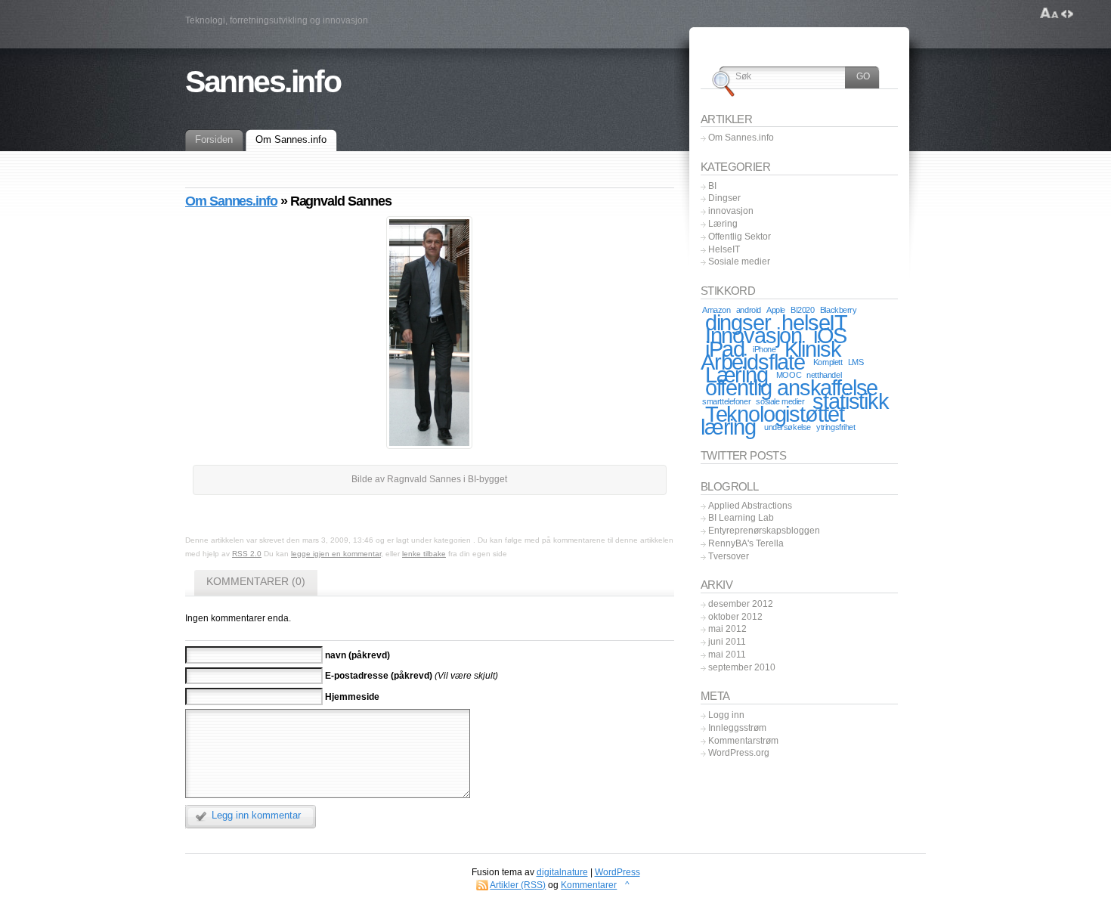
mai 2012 (727, 629)
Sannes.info (262, 81)
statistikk (850, 400)
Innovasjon (753, 335)
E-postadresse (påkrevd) (378, 675)
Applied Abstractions (750, 505)
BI (712, 186)
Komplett (828, 362)
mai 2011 (727, 654)
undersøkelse (787, 427)
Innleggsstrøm (737, 728)
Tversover (728, 556)
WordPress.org (738, 753)
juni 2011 (727, 641)
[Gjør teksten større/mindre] (1049, 14)
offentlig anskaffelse (791, 387)
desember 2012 (740, 604)
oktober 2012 (735, 616)
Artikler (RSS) (518, 885)
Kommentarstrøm (743, 740)
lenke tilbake (424, 553)
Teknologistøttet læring (772, 420)
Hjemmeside (352, 696)
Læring (723, 223)
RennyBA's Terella (746, 543)
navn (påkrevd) (357, 654)
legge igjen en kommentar (336, 553)
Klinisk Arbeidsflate (770, 355)
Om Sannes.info (231, 201)
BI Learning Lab (741, 517)
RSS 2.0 (247, 553)
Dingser (724, 198)
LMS (856, 362)
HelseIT (724, 249)
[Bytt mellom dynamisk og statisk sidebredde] (1067, 14)
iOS (829, 335)
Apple (775, 309)
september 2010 (741, 667)
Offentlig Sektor (739, 236)
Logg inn (726, 715)
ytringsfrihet (835, 427)
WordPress (617, 872)
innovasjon (731, 211)
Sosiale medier (739, 261)
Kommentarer (589, 885)
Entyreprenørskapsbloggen (764, 530)
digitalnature (562, 872)
